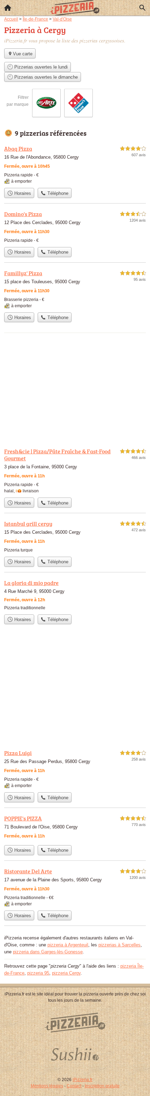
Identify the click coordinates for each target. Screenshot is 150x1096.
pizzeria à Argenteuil (67, 944)
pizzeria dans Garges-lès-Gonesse (48, 951)
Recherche (142, 7)
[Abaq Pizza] (75, 164)
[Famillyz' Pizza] (75, 289)
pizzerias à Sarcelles (119, 944)
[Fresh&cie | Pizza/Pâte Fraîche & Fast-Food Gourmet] (75, 470)
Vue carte (22, 53)
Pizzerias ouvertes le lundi (40, 67)
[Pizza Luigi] (75, 768)
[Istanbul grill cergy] (75, 536)
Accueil (7, 7)
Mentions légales (47, 1085)
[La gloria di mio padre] (75, 594)
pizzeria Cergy (66, 973)
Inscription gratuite (102, 1085)
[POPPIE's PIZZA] (75, 828)
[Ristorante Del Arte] (75, 887)
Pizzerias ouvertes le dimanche (45, 77)
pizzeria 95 (38, 973)
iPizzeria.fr (82, 1079)
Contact (74, 1085)
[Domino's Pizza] (75, 227)
